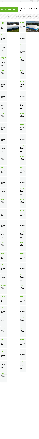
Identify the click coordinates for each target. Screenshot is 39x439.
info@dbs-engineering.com (19, 1)
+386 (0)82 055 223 (14, 1)
